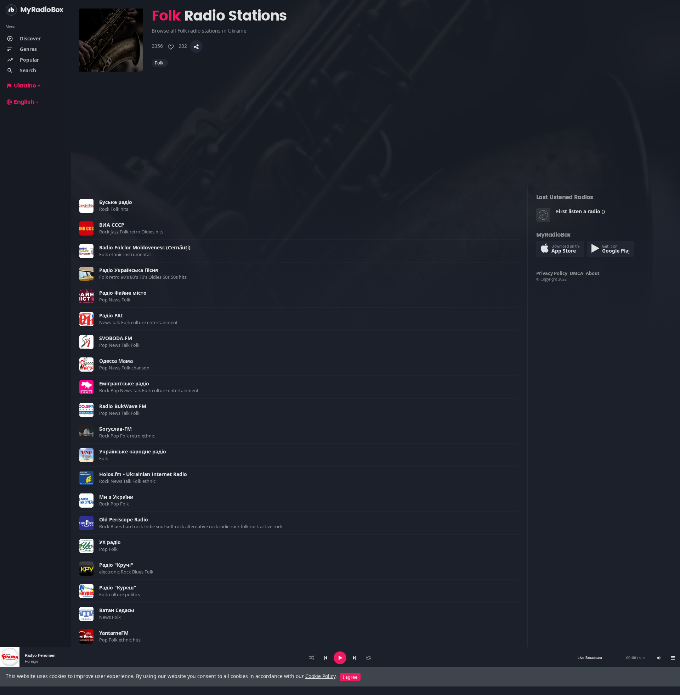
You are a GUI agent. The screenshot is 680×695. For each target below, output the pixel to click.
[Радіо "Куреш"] (86, 591)
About (593, 273)
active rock (272, 526)
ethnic (116, 254)
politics (133, 594)
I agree (350, 677)
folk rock (250, 526)
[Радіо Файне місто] (86, 296)
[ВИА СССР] (86, 228)
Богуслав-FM (115, 428)
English (20, 102)
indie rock (230, 526)
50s (175, 277)
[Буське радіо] (86, 206)
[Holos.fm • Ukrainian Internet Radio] (86, 478)
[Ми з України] (86, 500)
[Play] (340, 657)
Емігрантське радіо (124, 383)
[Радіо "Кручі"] (86, 568)
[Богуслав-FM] (86, 432)
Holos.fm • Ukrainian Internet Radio (143, 474)
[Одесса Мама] (86, 364)
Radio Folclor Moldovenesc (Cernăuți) (145, 247)
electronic (110, 572)
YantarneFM (114, 632)
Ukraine (21, 86)
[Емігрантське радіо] (86, 387)
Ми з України (116, 496)
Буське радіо (115, 202)
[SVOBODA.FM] (86, 342)
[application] (340, 658)
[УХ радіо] (86, 546)
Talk (116, 322)
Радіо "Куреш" (117, 587)
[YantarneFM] (86, 636)
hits (124, 209)
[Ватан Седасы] (86, 614)
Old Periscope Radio (123, 519)
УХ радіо (110, 542)
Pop (104, 299)
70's (143, 277)
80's (134, 277)
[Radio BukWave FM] (86, 410)
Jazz (115, 231)
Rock (104, 209)
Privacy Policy (551, 273)
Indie (150, 526)
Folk (160, 63)
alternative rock (202, 526)
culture (139, 322)
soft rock (175, 526)
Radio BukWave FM (122, 406)
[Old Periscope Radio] (86, 523)
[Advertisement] (291, 121)
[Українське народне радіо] (86, 455)
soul (161, 526)
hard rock (133, 526)
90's (125, 277)
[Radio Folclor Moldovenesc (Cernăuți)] (86, 251)
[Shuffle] (312, 658)
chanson (141, 368)
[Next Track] (354, 658)
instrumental (137, 254)
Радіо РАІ (111, 315)
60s (167, 277)
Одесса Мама (116, 360)
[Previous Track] (326, 658)
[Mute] (659, 658)
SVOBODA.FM (115, 338)
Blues (116, 526)
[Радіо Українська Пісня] (86, 274)
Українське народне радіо (132, 451)
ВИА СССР (111, 224)
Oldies (148, 231)
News (115, 299)
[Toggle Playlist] (673, 658)
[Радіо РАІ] (86, 319)
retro (135, 231)
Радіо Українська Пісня (128, 270)
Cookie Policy (320, 676)
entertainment (163, 322)
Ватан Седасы (116, 610)
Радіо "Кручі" (116, 564)
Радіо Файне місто (123, 292)
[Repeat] (368, 658)
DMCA (576, 273)
